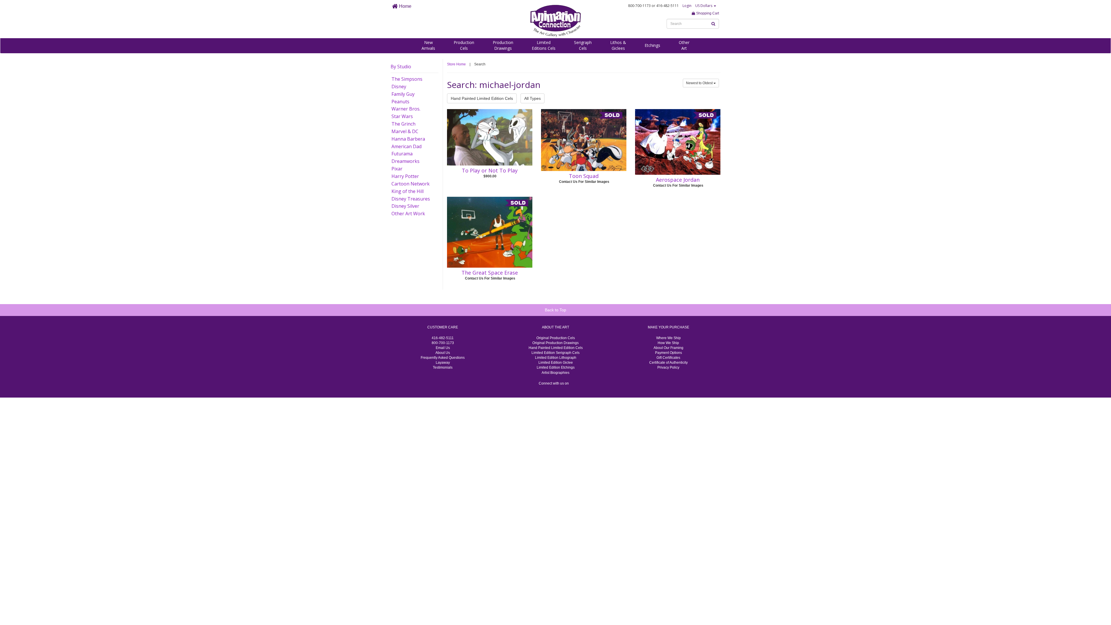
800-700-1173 (443, 343)
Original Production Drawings (555, 343)
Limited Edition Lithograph (555, 358)
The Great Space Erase (489, 272)
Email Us (443, 348)
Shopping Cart (707, 13)
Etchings (652, 45)
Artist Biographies (555, 373)
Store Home (456, 64)
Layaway (443, 363)
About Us (442, 353)
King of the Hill (407, 191)
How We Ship (668, 343)
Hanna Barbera (408, 139)
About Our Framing (668, 348)
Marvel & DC (404, 131)
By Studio (401, 66)
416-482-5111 (443, 338)
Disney (398, 86)
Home (404, 6)
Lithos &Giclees (618, 45)
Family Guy (403, 94)
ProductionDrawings (503, 45)
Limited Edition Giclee (555, 363)
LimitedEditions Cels (544, 45)
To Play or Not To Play (490, 170)
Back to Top (555, 310)
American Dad (406, 146)
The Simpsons (406, 79)
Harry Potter (405, 176)
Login (687, 5)
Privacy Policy (668, 367)
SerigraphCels (583, 45)
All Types (532, 98)
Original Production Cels (555, 338)
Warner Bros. (405, 109)
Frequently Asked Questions (443, 358)
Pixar (396, 169)
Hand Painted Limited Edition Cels (482, 98)
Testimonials (443, 367)
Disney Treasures (410, 199)
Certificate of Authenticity (668, 363)
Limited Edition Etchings (556, 367)
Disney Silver (405, 206)
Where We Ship (668, 338)
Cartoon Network (410, 184)
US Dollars (704, 5)
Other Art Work (408, 213)
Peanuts (400, 101)
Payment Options (668, 353)
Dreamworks (405, 161)
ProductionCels (464, 45)
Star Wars (402, 116)
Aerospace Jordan (678, 179)
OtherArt (684, 45)
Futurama (402, 153)
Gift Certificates (668, 358)
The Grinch (403, 124)
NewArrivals (428, 45)
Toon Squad (584, 175)
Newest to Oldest (699, 83)
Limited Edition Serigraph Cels (555, 353)
